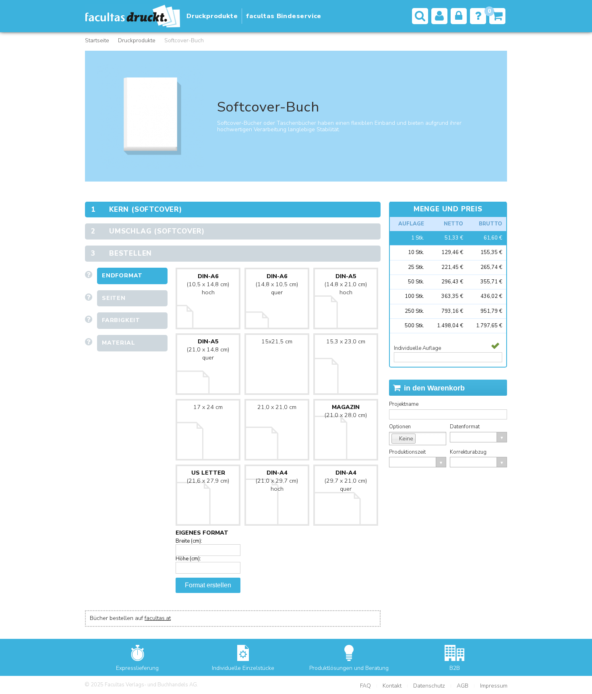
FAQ (365, 686)
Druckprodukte (136, 40)
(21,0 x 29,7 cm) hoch (277, 481)
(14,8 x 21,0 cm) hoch (346, 284)
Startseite (97, 40)
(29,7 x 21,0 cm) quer (346, 481)
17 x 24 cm (208, 407)
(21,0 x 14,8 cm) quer (208, 349)
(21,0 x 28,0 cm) (346, 411)
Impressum (493, 686)
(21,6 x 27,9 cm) (208, 477)
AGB (462, 686)
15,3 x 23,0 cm (345, 341)
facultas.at (158, 618)
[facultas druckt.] (133, 16)
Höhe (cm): (188, 558)
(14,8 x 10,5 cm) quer (277, 284)
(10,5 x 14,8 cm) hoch (208, 284)
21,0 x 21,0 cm (276, 407)
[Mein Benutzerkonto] (439, 16)
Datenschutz (429, 686)
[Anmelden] (459, 16)
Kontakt (392, 686)
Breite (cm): (189, 541)
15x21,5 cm (276, 341)
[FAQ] (478, 16)
